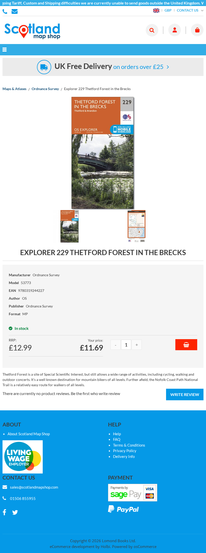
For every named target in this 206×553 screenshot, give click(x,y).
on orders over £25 (109, 66)
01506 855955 (6, 11)
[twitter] (15, 513)
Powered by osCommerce (134, 546)
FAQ (116, 439)
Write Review (184, 394)
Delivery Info (124, 456)
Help (117, 433)
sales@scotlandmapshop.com (34, 487)
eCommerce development (72, 546)
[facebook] (4, 513)
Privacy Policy (124, 450)
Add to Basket (186, 344)
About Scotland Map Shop (29, 433)
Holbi (105, 546)
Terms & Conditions (129, 445)
